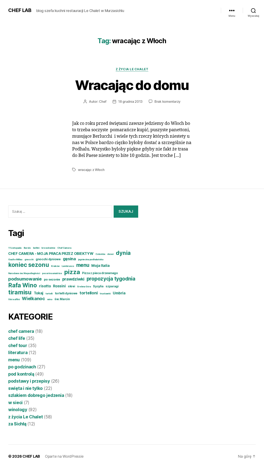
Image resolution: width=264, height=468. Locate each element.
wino (49, 299)
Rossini (59, 286)
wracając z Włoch (91, 170)
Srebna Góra (84, 286)
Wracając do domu (132, 85)
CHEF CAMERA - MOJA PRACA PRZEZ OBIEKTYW (50, 253)
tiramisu (20, 292)
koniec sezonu (28, 264)
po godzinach (22, 366)
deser (110, 254)
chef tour (17, 345)
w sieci (15, 402)
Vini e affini (14, 299)
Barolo (27, 248)
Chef (102, 101)
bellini (36, 248)
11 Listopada (14, 248)
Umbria (119, 293)
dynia (123, 253)
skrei (71, 286)
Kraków (55, 266)
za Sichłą (17, 423)
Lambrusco (68, 266)
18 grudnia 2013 (130, 101)
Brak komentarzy (167, 101)
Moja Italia (100, 265)
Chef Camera (64, 248)
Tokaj (39, 293)
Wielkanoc (33, 298)
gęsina (69, 258)
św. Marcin (62, 299)
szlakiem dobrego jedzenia (36, 395)
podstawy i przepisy (29, 381)
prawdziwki (73, 279)
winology (17, 409)
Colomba (100, 254)
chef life (16, 338)
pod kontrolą (21, 374)
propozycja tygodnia (111, 279)
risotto (45, 286)
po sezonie (52, 279)
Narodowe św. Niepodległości (24, 273)
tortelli (49, 293)
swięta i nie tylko (25, 388)
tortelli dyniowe (66, 293)
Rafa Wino (22, 285)
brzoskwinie (48, 248)
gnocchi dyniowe (48, 259)
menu (82, 265)
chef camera (21, 331)
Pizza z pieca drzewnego (100, 273)
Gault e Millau (15, 259)
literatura (17, 352)
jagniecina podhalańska (90, 259)
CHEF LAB (19, 10)
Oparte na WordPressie (64, 456)
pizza (72, 272)
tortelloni (89, 292)
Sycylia (98, 286)
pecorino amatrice (52, 273)
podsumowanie (25, 279)
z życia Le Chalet (132, 69)
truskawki (105, 293)
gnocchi (29, 259)
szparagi (112, 286)
